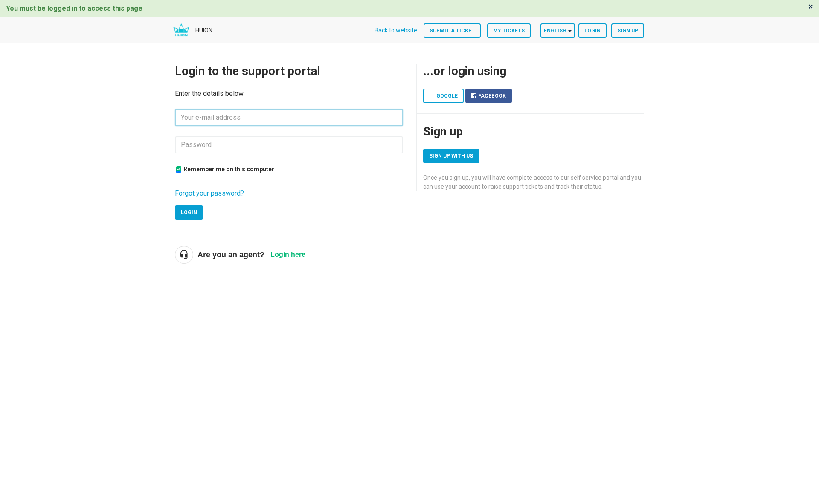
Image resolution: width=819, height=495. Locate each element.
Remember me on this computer (228, 169)
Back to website (396, 30)
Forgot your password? (209, 193)
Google (447, 96)
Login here (287, 254)
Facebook (492, 96)
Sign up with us (451, 156)
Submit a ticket (452, 31)
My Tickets (509, 31)
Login (189, 213)
